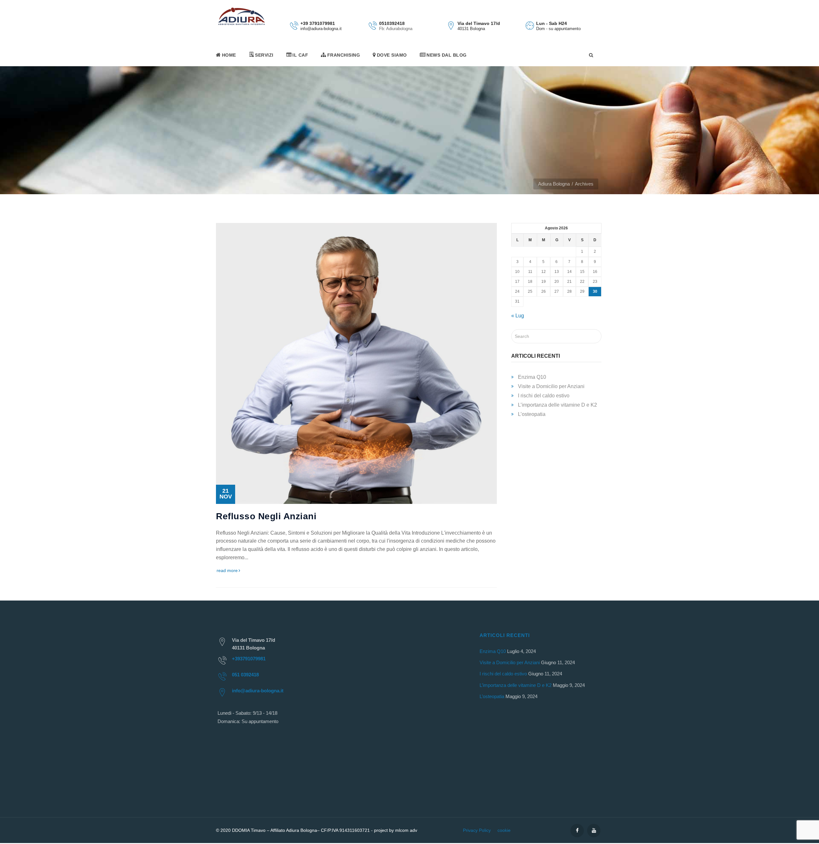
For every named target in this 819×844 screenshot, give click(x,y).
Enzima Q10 (532, 377)
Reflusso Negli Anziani (266, 516)
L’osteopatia (531, 414)
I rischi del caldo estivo (543, 395)
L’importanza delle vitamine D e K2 (557, 405)
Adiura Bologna (554, 184)
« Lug (517, 315)
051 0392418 (245, 674)
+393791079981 (249, 658)
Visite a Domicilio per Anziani (551, 386)
